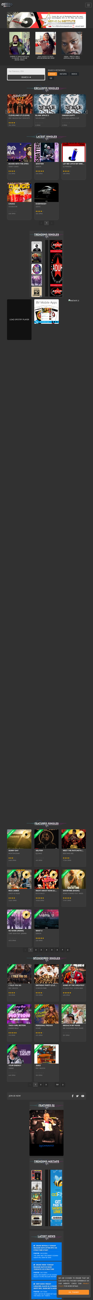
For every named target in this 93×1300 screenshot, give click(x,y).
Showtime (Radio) (71, 891)
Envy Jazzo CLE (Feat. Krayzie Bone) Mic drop (45, 57)
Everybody (41, 204)
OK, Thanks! (74, 1292)
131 (57, 1084)
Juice (38, 1065)
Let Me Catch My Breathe (75, 164)
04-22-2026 (43, 1253)
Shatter (40, 164)
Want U (39, 931)
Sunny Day (13, 850)
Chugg (12, 204)
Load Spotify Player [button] (19, 319)
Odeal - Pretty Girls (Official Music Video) (72, 57)
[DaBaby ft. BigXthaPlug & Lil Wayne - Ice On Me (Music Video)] (19, 43)
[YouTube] (82, 1096)
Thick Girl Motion (17, 1025)
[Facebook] (72, 1096)
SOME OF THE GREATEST (73, 985)
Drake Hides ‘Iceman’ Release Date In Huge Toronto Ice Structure (44, 1267)
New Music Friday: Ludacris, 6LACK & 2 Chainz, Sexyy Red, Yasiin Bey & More (46, 1286)
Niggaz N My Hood (71, 1025)
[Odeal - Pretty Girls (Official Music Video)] (72, 43)
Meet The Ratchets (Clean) (76, 850)
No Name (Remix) (16, 931)
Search (25, 77)
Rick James (14, 891)
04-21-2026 (43, 1273)
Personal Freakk (44, 1025)
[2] (68, 950)
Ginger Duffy (41, 115)
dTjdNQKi (66, 115)
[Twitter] (77, 1096)
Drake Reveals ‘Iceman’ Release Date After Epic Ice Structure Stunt (45, 1248)
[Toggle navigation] (88, 5)
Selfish (39, 850)
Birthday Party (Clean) (47, 985)
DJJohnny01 (46, 1145)
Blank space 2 (15, 115)
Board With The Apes (18, 164)
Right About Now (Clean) (48, 891)
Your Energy (15, 1065)
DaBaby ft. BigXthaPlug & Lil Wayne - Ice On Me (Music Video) (19, 58)
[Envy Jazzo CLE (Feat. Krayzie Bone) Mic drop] (45, 43)
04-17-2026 (43, 1292)
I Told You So (15, 985)
